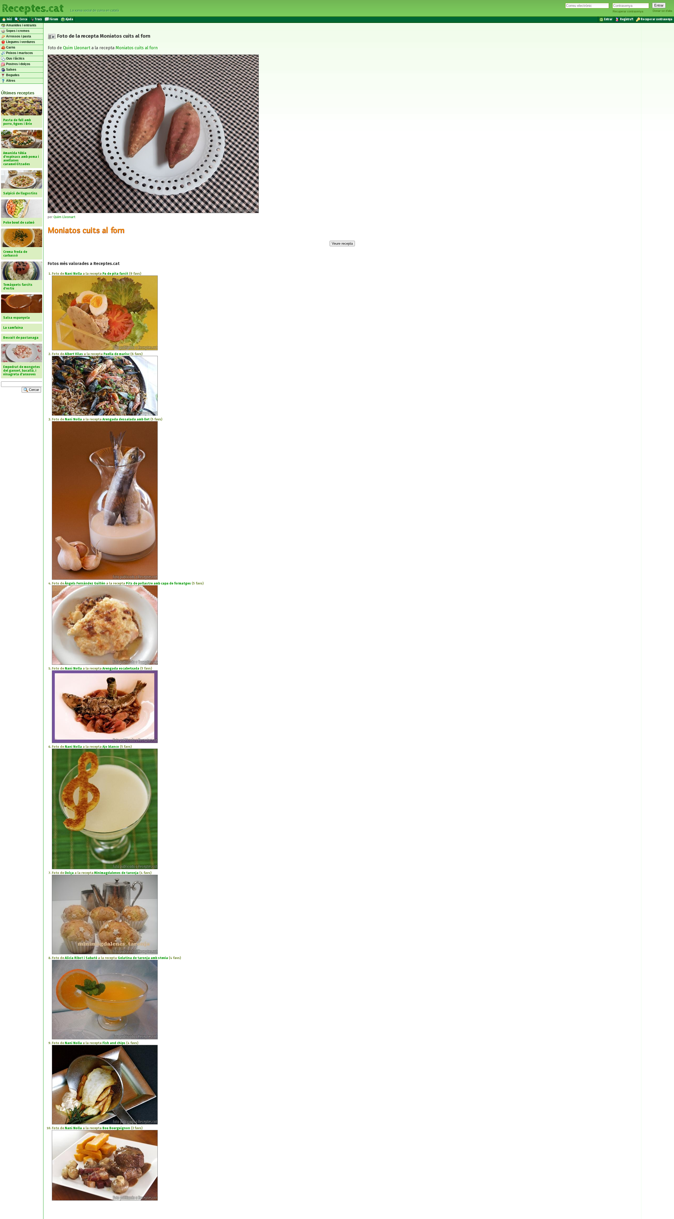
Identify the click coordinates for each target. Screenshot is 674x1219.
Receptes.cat (32, 8)
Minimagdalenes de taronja (116, 873)
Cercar (33, 390)
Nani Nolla (73, 274)
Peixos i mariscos (19, 53)
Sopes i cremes (17, 31)
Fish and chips (113, 1043)
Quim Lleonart (76, 47)
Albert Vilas (74, 354)
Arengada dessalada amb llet (126, 419)
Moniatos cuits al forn (137, 47)
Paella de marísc (116, 354)
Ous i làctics (14, 58)
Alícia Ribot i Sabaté (81, 958)
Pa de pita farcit (115, 274)
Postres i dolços (17, 64)
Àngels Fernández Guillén (85, 583)
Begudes (12, 75)
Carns (10, 47)
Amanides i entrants (20, 25)
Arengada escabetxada (120, 668)
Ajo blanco (110, 747)
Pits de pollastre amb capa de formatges (158, 583)
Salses (10, 69)
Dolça (69, 873)
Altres (10, 80)
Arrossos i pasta (18, 36)
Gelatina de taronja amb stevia (143, 958)
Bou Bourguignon (116, 1128)
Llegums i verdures (20, 42)
